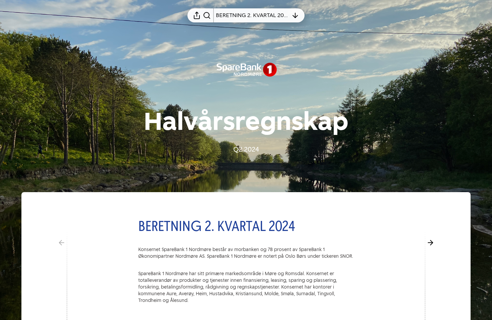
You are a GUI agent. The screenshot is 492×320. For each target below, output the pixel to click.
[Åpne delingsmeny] (197, 15)
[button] (222, 226)
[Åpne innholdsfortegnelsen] (295, 15)
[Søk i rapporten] (207, 15)
